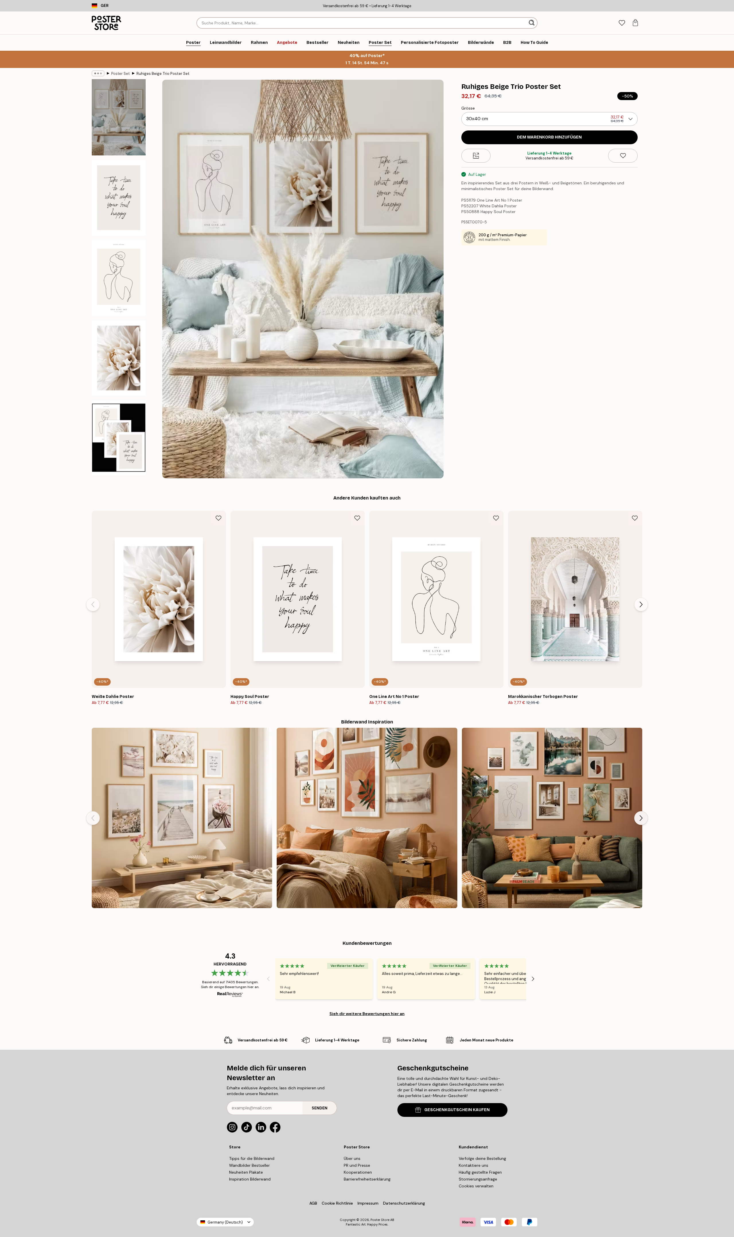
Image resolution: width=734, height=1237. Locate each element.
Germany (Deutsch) (225, 1222)
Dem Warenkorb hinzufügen (549, 137)
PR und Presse (357, 1165)
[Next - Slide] (641, 604)
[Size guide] (476, 156)
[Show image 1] (119, 117)
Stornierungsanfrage (478, 1179)
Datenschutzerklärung (404, 1203)
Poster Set (120, 73)
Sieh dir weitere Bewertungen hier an (367, 1013)
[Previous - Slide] (93, 604)
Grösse (468, 108)
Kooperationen (358, 1172)
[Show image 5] (119, 437)
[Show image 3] (119, 277)
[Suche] (532, 23)
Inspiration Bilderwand (250, 1179)
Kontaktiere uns (473, 1165)
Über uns (352, 1158)
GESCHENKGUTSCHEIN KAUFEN (457, 1109)
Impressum (368, 1203)
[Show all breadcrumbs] (98, 73)
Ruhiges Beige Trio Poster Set (163, 73)
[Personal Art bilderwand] (552, 818)
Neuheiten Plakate (246, 1172)
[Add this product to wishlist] (623, 156)
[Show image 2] (119, 197)
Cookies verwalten (476, 1186)
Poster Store (379, 1220)
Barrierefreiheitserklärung (367, 1179)
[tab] (621, 23)
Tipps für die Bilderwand (251, 1158)
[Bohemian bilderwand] (367, 818)
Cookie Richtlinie (337, 1203)
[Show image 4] (119, 358)
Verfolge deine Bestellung (482, 1158)
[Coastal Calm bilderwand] (182, 818)
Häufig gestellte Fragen (480, 1172)
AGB (313, 1203)
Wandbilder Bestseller (249, 1165)
